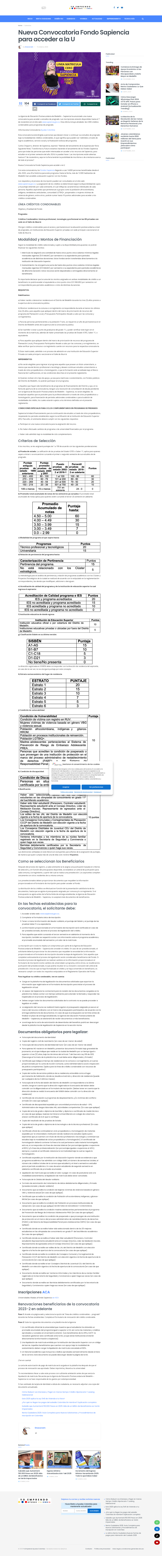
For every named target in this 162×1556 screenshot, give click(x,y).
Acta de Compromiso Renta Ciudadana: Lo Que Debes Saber (132, 86)
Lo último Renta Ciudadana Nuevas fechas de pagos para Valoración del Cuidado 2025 (123, 1534)
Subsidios (71, 19)
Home (20, 25)
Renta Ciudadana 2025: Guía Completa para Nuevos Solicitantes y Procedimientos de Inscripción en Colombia (123, 1527)
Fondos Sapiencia (47, 170)
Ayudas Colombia (48, 130)
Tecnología (129, 19)
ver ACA (55, 1297)
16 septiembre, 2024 (128, 151)
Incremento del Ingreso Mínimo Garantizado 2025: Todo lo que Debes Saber (87, 1473)
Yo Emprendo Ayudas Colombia (34, 1549)
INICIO (30, 19)
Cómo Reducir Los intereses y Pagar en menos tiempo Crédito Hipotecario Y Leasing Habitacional (124, 1501)
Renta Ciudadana (43, 19)
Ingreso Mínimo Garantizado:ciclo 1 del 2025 (59, 1472)
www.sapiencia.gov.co (51, 122)
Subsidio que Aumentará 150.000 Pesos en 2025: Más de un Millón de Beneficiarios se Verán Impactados (30, 1475)
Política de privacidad (102, 1549)
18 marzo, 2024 (127, 111)
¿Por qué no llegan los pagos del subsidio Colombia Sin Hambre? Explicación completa (59, 1402)
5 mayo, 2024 (126, 92)
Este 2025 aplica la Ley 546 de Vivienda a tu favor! (43, 1398)
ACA (46, 1292)
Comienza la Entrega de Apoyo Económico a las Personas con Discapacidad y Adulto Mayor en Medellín (131, 71)
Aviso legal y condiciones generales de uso (128, 1549)
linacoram (29, 47)
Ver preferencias (96, 787)
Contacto (88, 1549)
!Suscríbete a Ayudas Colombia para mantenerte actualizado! (81, 1505)
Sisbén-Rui (58, 19)
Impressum (97, 792)
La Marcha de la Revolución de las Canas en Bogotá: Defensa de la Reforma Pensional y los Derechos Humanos (132, 121)
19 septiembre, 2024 (128, 129)
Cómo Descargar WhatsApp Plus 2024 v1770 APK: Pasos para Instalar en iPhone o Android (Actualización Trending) (131, 103)
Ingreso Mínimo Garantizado (59, 1467)
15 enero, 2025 (82, 1479)
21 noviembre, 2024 (128, 79)
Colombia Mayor (26, 1467)
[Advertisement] (125, 179)
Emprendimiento (114, 19)
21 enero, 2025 (24, 1481)
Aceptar (65, 787)
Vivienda (83, 19)
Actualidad (97, 19)
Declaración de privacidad (83, 792)
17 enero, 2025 (53, 1476)
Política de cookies (67, 792)
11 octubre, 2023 (42, 47)
